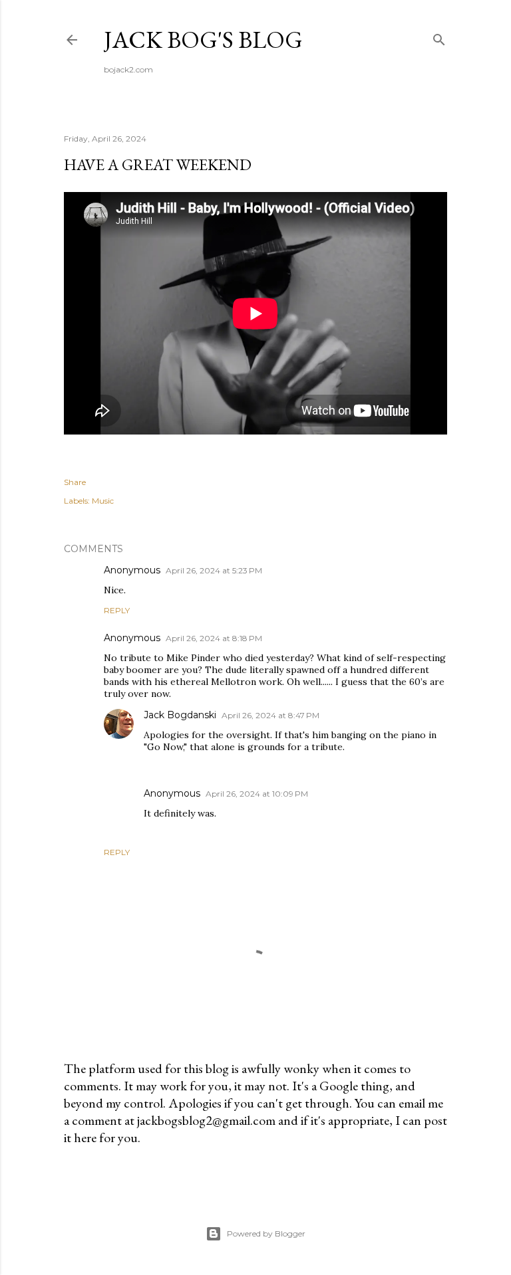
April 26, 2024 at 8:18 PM (214, 638)
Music (103, 501)
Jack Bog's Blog (203, 39)
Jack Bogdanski (180, 715)
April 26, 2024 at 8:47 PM (270, 715)
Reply (117, 610)
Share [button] (75, 482)
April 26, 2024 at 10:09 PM (257, 794)
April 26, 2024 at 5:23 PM (214, 570)
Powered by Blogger (266, 1233)
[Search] (439, 37)
